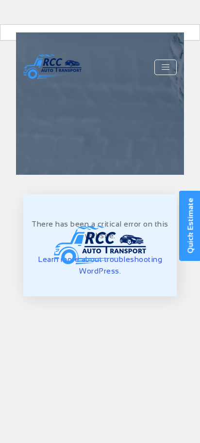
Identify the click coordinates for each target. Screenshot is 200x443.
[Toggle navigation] (165, 67)
